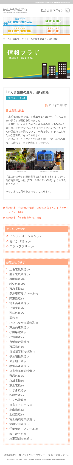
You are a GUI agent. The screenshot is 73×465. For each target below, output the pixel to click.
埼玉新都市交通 (19, 438)
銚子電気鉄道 (17, 274)
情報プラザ (18, 39)
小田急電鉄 (16, 332)
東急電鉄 (15, 288)
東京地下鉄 (16, 361)
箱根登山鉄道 (17, 424)
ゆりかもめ (16, 433)
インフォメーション (22, 236)
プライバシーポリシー (33, 455)
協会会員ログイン (52, 10)
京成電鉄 (15, 380)
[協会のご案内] (53, 30)
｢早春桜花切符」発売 (23, 217)
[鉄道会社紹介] (19, 30)
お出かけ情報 (18, 241)
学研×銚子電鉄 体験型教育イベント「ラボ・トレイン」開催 (37, 209)
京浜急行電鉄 (17, 341)
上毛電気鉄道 (16, 110)
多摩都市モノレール (22, 293)
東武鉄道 (15, 346)
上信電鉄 (15, 307)
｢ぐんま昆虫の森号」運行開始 (27, 92)
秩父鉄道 (15, 283)
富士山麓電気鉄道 (20, 419)
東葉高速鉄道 (17, 327)
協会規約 (11, 455)
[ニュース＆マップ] (53, 21)
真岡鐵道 (15, 278)
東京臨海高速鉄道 (20, 370)
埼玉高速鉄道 (17, 303)
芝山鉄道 (15, 409)
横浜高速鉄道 (17, 366)
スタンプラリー (19, 246)
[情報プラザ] (19, 21)
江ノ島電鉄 (16, 399)
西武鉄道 (15, 312)
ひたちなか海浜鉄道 (22, 322)
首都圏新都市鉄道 (20, 351)
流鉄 (12, 317)
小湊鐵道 (15, 337)
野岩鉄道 (15, 375)
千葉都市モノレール (22, 428)
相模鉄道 (15, 395)
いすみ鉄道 (16, 390)
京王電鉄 (15, 385)
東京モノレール (19, 404)
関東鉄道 (15, 298)
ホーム (6, 39)
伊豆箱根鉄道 (17, 356)
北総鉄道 (15, 414)
